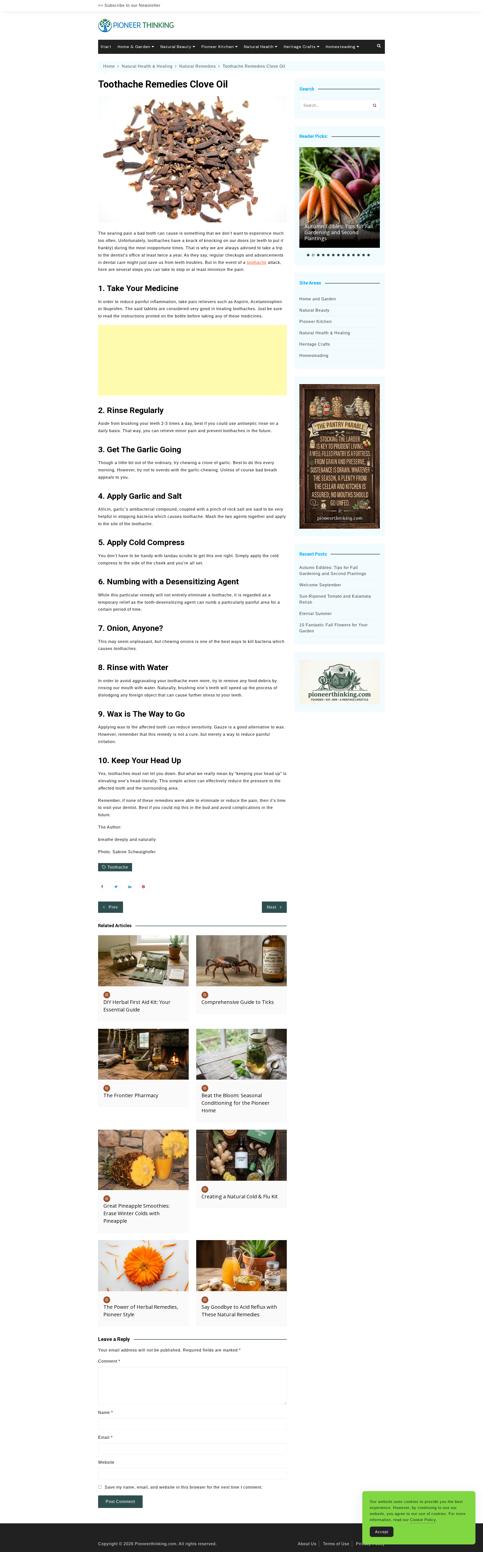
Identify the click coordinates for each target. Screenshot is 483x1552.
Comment (109, 1361)
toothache (257, 262)
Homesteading (340, 46)
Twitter (117, 886)
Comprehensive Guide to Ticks (238, 1002)
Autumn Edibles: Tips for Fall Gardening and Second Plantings (338, 232)
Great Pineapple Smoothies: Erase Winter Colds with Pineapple (136, 1213)
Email (105, 1437)
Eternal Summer (315, 613)
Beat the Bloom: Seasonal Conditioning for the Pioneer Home (236, 1103)
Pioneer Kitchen (218, 46)
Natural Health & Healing (324, 333)
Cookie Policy (423, 1520)
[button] (308, 255)
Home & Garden (134, 46)
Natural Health (259, 46)
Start (106, 46)
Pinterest (145, 886)
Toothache (117, 867)
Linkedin (131, 886)
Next (271, 907)
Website (106, 1462)
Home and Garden (317, 299)
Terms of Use (336, 1544)
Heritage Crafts (300, 46)
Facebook (103, 886)
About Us (307, 1544)
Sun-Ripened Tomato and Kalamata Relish (335, 599)
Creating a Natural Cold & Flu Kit (240, 1196)
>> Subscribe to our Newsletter (129, 5)
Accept (381, 1532)
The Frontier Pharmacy (130, 1095)
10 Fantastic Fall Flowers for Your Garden (333, 628)
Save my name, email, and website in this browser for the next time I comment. (184, 1487)
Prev (113, 907)
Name (105, 1412)
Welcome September (320, 585)
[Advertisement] (192, 360)
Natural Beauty (175, 46)
